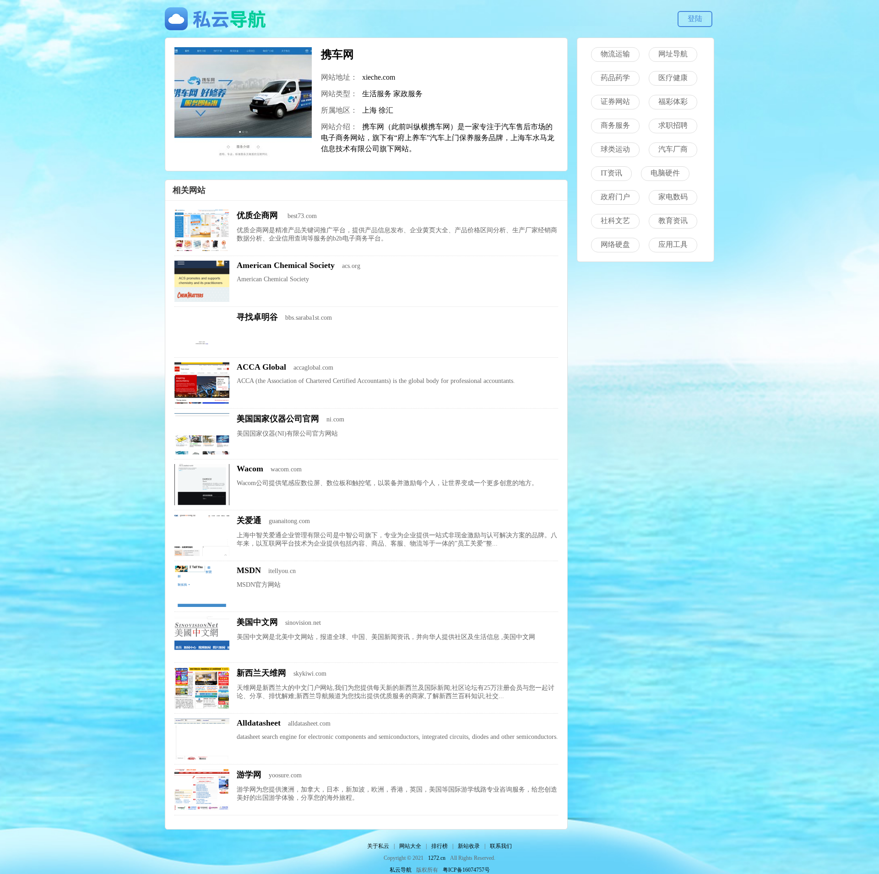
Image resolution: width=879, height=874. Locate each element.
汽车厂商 (673, 149)
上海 (369, 110)
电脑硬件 (665, 173)
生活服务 (376, 94)
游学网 (249, 774)
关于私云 (378, 846)
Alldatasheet (259, 722)
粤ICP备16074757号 (466, 870)
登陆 (695, 18)
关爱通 (249, 520)
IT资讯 (611, 173)
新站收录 (469, 846)
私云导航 (401, 870)
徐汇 (386, 110)
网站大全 (410, 846)
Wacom (250, 468)
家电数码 (673, 197)
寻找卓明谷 (257, 317)
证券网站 (615, 101)
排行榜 (439, 846)
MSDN (249, 570)
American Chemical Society (286, 265)
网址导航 (673, 54)
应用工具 (673, 244)
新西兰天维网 (261, 672)
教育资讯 (673, 220)
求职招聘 (673, 125)
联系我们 (501, 846)
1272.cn (436, 858)
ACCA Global (261, 366)
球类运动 (615, 149)
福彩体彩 (673, 101)
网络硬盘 (615, 244)
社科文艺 (615, 220)
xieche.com (378, 77)
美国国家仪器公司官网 (278, 418)
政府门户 (615, 197)
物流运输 (615, 54)
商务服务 (615, 125)
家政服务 (408, 94)
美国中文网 (257, 622)
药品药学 (615, 78)
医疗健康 (673, 78)
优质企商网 (258, 215)
